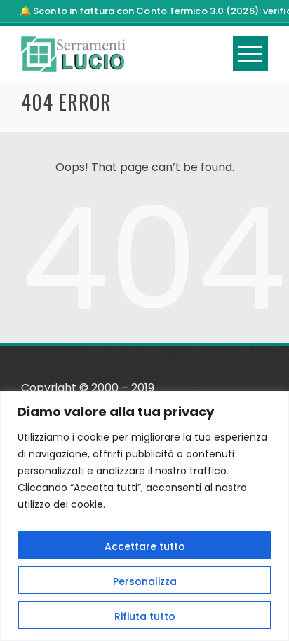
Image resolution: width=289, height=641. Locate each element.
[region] (144, 516)
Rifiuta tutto (144, 616)
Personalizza (145, 581)
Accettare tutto (145, 546)
